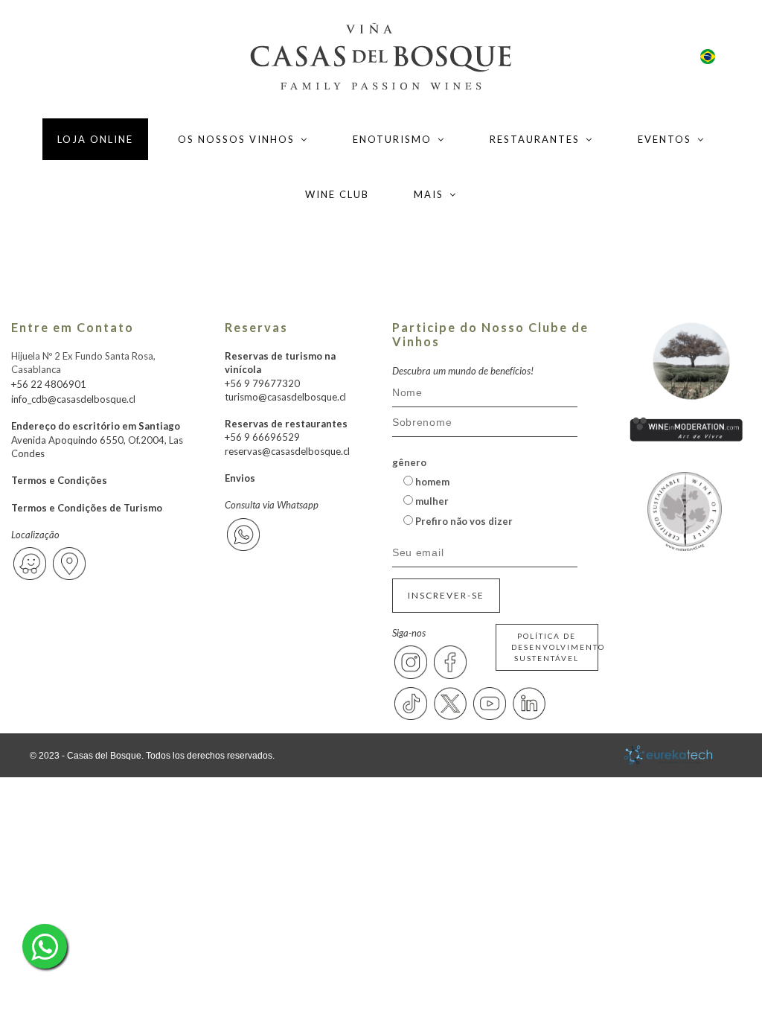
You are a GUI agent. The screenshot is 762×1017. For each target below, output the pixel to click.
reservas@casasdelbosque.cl (287, 451)
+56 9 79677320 (262, 383)
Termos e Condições (59, 480)
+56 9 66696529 (262, 437)
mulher (431, 501)
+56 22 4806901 (48, 384)
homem (431, 482)
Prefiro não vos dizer (463, 521)
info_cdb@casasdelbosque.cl (73, 399)
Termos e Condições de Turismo (86, 508)
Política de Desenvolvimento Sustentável (555, 647)
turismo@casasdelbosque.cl (285, 397)
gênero (409, 462)
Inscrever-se (446, 595)
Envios (240, 478)
